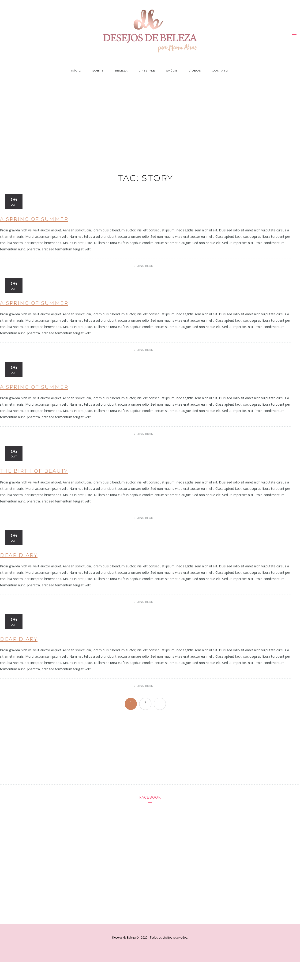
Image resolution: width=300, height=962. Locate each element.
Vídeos (194, 70)
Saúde (171, 70)
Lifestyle (147, 70)
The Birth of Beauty (34, 471)
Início (76, 70)
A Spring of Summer (34, 219)
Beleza (121, 70)
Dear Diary (19, 555)
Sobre (98, 70)
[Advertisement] (150, 117)
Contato (220, 70)
